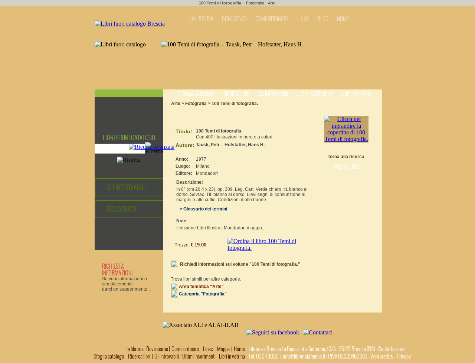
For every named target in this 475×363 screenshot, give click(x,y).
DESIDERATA (122, 209)
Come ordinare (185, 349)
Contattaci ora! (392, 349)
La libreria (134, 349)
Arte (271, 3)
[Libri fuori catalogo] (130, 23)
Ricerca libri (236, 93)
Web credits (381, 356)
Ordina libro (346, 166)
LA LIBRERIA (201, 19)
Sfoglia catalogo (196, 93)
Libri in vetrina (356, 93)
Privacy (404, 356)
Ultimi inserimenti (315, 93)
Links (208, 349)
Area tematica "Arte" (201, 286)
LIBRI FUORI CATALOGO (129, 137)
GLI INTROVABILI (126, 187)
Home (239, 349)
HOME (343, 19)
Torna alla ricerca (346, 156)
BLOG (322, 19)
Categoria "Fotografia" (203, 294)
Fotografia (255, 3)
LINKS (303, 19)
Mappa (223, 349)
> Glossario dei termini (201, 209)
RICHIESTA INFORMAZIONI (117, 269)
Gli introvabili (273, 93)
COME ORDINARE (272, 19)
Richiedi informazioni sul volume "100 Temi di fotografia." (240, 264)
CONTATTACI (234, 19)
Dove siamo (157, 349)
